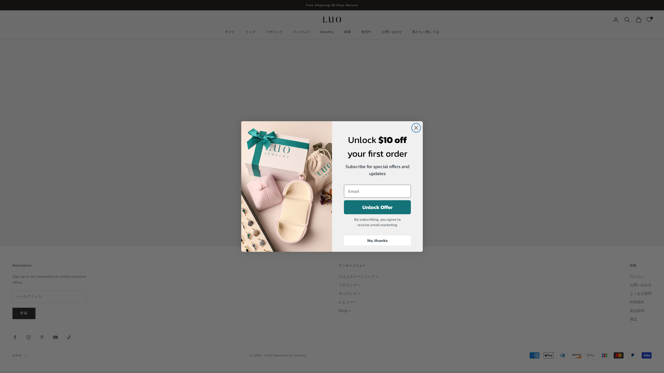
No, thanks (377, 240)
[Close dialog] (416, 127)
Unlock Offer (377, 207)
